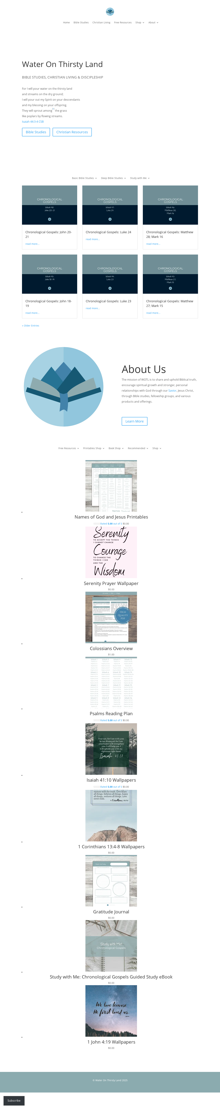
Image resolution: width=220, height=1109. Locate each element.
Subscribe (14, 1100)
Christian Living (101, 22)
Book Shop (115, 448)
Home (66, 22)
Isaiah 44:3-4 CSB (33, 121)
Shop (138, 22)
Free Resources (123, 22)
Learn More (134, 421)
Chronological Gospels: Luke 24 (108, 232)
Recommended (136, 448)
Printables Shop (92, 448)
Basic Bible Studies (83, 178)
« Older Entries (30, 325)
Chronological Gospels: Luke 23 (108, 301)
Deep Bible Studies (112, 178)
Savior (172, 390)
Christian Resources (72, 132)
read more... (32, 243)
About (151, 22)
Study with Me (138, 178)
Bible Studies (81, 22)
